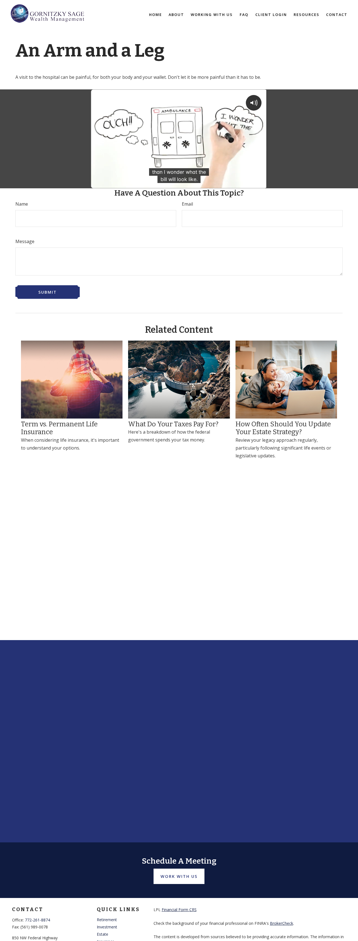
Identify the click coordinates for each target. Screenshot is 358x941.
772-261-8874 (37, 920)
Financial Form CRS (179, 909)
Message (24, 241)
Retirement (107, 919)
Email (187, 204)
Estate (102, 934)
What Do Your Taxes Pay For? (173, 424)
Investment (107, 927)
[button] (155, 14)
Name (21, 204)
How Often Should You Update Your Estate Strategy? (283, 428)
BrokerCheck (281, 923)
